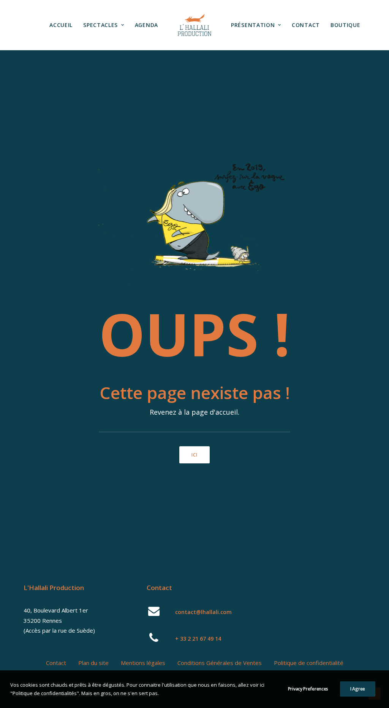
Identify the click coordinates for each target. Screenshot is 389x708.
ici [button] (194, 455)
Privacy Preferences (308, 689)
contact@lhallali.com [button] (203, 612)
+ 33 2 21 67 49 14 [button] (198, 638)
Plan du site (93, 663)
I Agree (357, 689)
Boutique (345, 25)
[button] (154, 613)
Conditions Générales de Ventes (219, 663)
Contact (306, 25)
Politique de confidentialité (308, 663)
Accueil (61, 25)
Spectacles (100, 25)
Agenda (146, 25)
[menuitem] (61, 25)
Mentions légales (143, 663)
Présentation (253, 25)
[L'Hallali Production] (194, 25)
